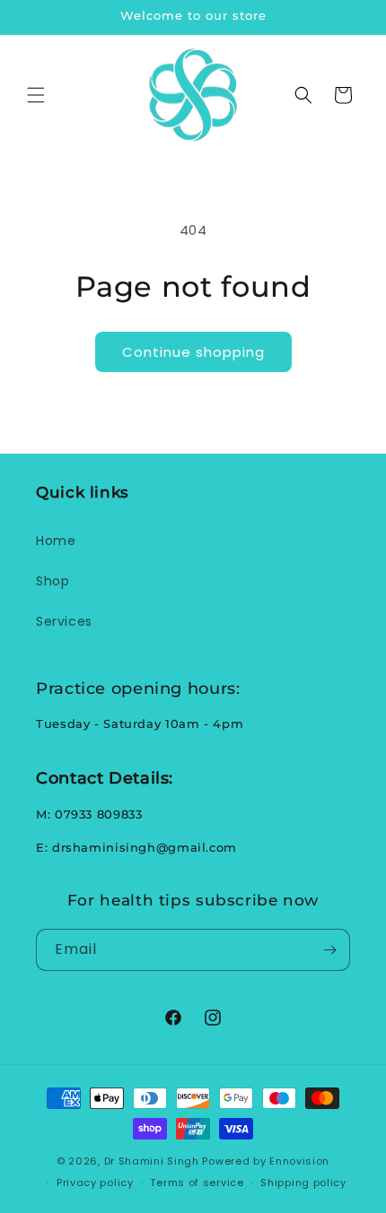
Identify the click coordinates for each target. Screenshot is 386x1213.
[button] (36, 95)
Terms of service (196, 1182)
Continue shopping (193, 351)
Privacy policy (95, 1182)
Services (64, 621)
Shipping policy (303, 1182)
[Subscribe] (329, 950)
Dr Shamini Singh (151, 1161)
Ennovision (299, 1161)
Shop (52, 581)
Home (55, 541)
